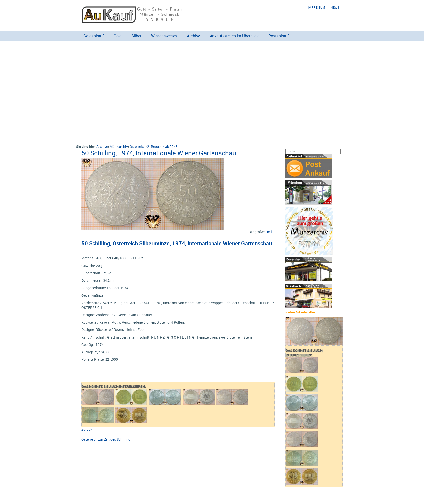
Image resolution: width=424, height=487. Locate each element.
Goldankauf (93, 36)
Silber (136, 36)
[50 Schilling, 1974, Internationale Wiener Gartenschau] (152, 160)
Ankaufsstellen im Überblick (234, 36)
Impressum (316, 7)
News (335, 7)
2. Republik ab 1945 (162, 146)
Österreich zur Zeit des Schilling (105, 439)
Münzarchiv (119, 146)
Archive (193, 36)
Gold (118, 36)
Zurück (86, 429)
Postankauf (278, 36)
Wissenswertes (164, 36)
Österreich (138, 146)
